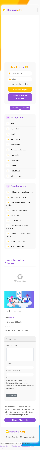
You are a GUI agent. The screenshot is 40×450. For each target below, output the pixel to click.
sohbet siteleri (15, 176)
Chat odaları (10, 446)
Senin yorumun (11, 345)
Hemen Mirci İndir (20, 420)
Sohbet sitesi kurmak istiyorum (21, 192)
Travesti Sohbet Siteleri (19, 210)
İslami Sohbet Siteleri (18, 197)
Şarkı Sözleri (14, 155)
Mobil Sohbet (15, 145)
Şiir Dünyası (14, 160)
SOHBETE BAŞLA (20, 89)
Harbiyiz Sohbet (16, 215)
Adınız (9, 363)
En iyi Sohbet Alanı (17, 246)
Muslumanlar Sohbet (18, 150)
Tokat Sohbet (15, 220)
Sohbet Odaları (15, 171)
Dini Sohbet (14, 129)
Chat (12, 124)
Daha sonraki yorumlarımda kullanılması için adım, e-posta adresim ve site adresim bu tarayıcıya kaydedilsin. (20, 384)
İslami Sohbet (15, 139)
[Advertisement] (20, 36)
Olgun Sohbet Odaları (18, 241)
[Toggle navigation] (35, 10)
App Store (25, 108)
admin (11, 318)
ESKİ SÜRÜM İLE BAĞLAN (20, 97)
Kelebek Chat (25, 446)
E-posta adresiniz (13, 371)
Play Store (14, 108)
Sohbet (13, 166)
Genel (12, 134)
